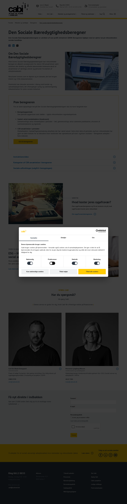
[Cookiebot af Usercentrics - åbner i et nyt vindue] (97, 230)
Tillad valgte (63, 271)
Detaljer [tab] (63, 237)
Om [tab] (93, 237)
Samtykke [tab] (33, 238)
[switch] (52, 263)
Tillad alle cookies (92, 271)
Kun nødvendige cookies (35, 271)
